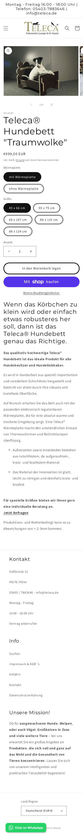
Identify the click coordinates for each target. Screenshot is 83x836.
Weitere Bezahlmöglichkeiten (41, 293)
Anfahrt (15, 674)
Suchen (14, 654)
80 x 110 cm (49, 220)
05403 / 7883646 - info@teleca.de (33, 592)
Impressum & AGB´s (24, 664)
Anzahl (7, 242)
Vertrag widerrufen (23, 623)
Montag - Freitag (21, 603)
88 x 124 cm (18, 231)
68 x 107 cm (18, 220)
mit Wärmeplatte (22, 177)
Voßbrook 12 (18, 572)
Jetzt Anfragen (15, 512)
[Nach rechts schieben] (52, 104)
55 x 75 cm (47, 208)
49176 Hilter (18, 582)
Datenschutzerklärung (26, 695)
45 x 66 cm (17, 208)
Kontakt (15, 685)
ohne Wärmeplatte (24, 189)
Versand (20, 160)
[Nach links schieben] (31, 104)
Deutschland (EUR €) (39, 811)
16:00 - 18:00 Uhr (21, 613)
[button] (6, 28)
